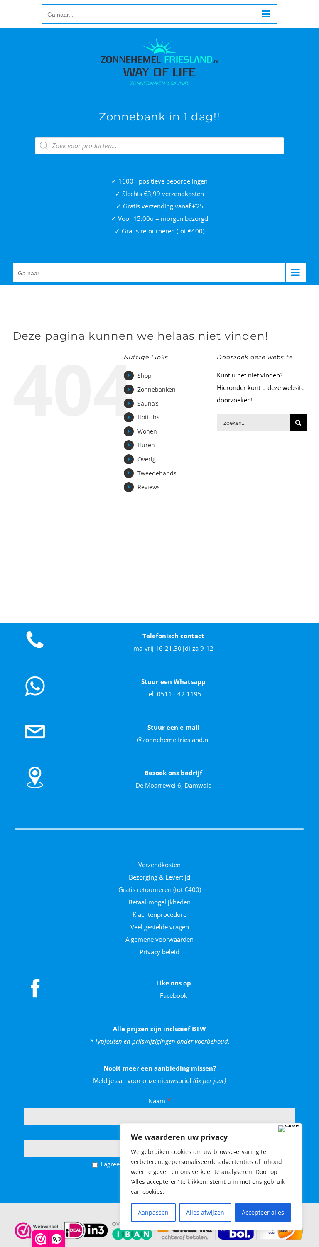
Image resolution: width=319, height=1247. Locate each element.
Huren (146, 445)
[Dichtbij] (288, 1128)
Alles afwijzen (205, 1212)
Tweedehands (157, 473)
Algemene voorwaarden (159, 939)
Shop (144, 376)
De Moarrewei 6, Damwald (173, 785)
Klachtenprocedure (159, 914)
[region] (211, 1176)
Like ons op (173, 983)
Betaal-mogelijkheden (159, 902)
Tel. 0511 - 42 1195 (173, 694)
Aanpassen (153, 1212)
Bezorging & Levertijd (159, 877)
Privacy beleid (159, 952)
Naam (159, 1101)
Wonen (147, 431)
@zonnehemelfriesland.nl (173, 739)
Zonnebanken (156, 389)
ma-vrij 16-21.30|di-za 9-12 (173, 648)
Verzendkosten (159, 864)
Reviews (148, 487)
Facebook (173, 995)
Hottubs (148, 417)
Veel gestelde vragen (159, 927)
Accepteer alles (263, 1212)
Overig (146, 459)
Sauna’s (148, 403)
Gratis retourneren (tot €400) (159, 889)
